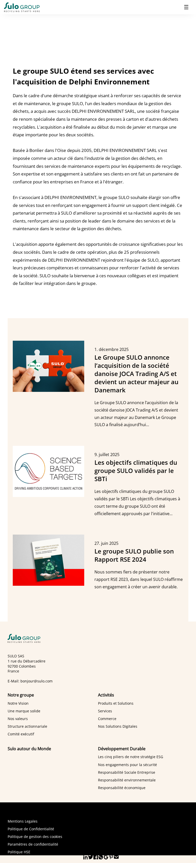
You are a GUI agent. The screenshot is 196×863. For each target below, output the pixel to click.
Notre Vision (18, 703)
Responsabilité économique (121, 787)
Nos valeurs (18, 718)
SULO (27, 638)
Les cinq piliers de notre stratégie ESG (130, 756)
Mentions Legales (23, 821)
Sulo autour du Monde (29, 748)
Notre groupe (21, 695)
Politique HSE (19, 851)
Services (105, 711)
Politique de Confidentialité (31, 828)
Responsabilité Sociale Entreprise (126, 772)
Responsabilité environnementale (127, 780)
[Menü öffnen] (186, 7)
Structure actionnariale (27, 726)
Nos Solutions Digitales (117, 726)
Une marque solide (24, 711)
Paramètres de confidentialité (33, 844)
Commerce (107, 718)
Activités (106, 695)
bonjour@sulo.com (36, 681)
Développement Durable (121, 748)
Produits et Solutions (115, 703)
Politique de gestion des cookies (35, 836)
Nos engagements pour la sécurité (127, 764)
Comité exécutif (21, 734)
